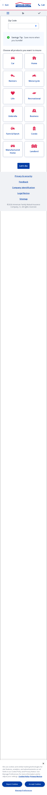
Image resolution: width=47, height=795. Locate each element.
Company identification (23, 187)
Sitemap (24, 199)
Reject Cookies (12, 784)
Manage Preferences (23, 790)
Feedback (23, 181)
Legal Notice (23, 193)
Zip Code (12, 20)
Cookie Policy (24, 776)
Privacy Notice (36, 776)
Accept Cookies (35, 784)
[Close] (43, 763)
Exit (7, 5)
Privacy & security (23, 176)
